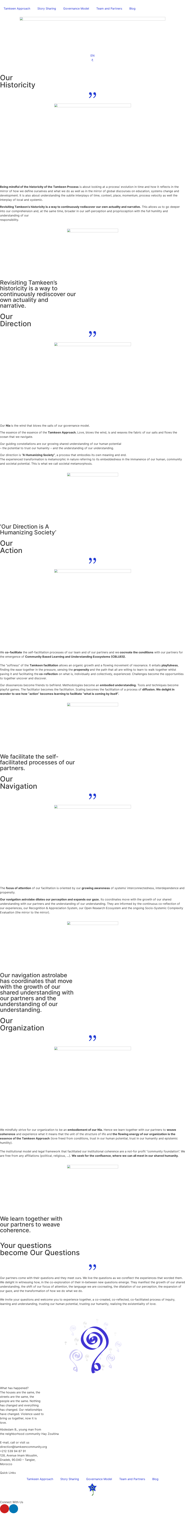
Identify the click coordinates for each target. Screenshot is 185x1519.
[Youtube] (4, 1508)
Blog (132, 8)
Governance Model (76, 8)
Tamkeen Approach (17, 8)
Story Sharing (46, 8)
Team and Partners (109, 8)
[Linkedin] (13, 1508)
